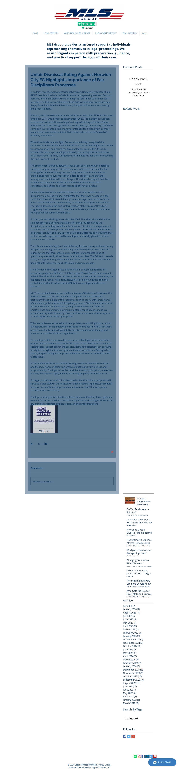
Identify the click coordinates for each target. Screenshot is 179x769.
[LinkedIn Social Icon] (147, 756)
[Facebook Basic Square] (124, 736)
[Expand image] (44, 419)
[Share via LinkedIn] (45, 443)
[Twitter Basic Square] (128, 736)
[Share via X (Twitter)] (38, 443)
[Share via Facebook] (31, 443)
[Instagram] (139, 756)
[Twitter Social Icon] (151, 756)
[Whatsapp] (135, 756)
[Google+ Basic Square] (133, 736)
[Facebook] (143, 756)
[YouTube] (154, 756)
